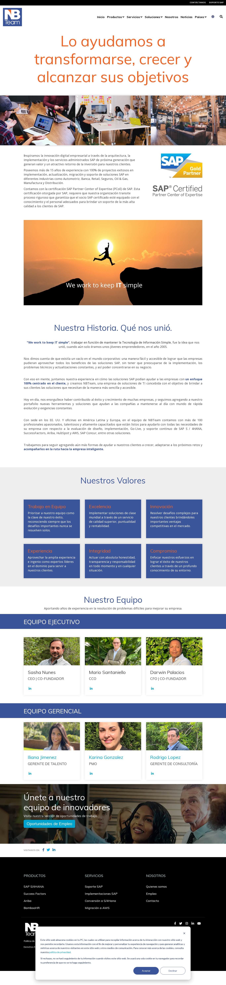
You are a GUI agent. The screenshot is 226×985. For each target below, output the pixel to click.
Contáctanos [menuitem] (198, 2)
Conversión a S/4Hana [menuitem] (100, 901)
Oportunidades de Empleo (49, 824)
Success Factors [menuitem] (35, 894)
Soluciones (152, 17)
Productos (114, 17)
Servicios (133, 17)
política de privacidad (60, 952)
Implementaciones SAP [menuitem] (101, 894)
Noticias (186, 17)
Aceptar (146, 970)
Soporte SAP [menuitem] (216, 2)
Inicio (101, 17)
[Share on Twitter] (48, 850)
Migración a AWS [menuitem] (97, 908)
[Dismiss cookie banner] (184, 934)
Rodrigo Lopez (165, 757)
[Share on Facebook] (43, 850)
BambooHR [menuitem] (32, 908)
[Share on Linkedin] (53, 850)
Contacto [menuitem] (152, 901)
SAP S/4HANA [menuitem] (34, 886)
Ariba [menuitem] (27, 901)
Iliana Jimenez (42, 757)
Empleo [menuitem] (151, 894)
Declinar (173, 970)
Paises (199, 17)
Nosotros (171, 17)
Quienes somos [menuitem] (156, 886)
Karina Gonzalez (106, 757)
